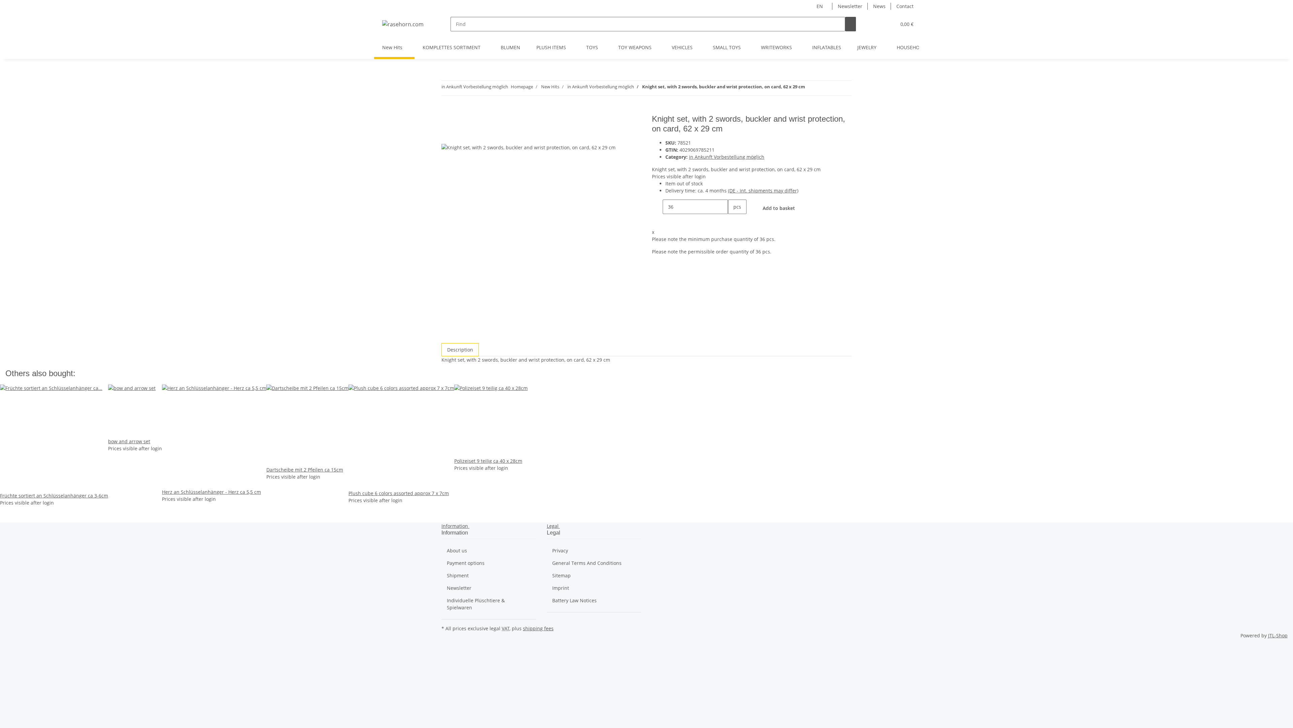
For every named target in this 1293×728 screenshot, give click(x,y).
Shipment (458, 575)
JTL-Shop (1278, 635)
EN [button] (820, 6)
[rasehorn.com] (403, 24)
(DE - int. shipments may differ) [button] (763, 190)
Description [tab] (460, 349)
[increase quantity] (733, 221)
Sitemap (561, 575)
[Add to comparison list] (446, 136)
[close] (446, 121)
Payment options (466, 563)
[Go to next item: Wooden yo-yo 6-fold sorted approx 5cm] (810, 88)
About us (457, 550)
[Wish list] (888, 24)
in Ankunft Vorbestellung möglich (726, 157)
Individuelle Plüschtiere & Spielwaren (476, 604)
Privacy (560, 550)
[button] (877, 24)
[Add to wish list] (459, 136)
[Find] (850, 24)
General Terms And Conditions (587, 563)
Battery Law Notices (574, 600)
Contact (905, 6)
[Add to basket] (446, 110)
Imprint (560, 588)
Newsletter (850, 6)
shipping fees (538, 628)
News (879, 6)
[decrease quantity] (657, 207)
